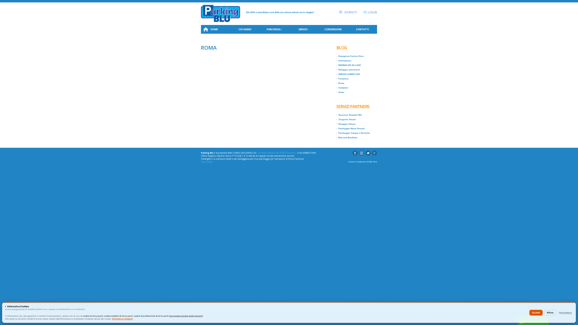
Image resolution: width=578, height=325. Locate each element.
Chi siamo (245, 29)
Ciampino (343, 88)
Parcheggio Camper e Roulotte (354, 133)
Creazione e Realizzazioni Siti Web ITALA (362, 162)
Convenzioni (333, 29)
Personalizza (565, 312)
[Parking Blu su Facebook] (355, 153)
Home (214, 29)
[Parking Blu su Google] (374, 153)
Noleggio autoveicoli (349, 69)
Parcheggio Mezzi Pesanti (351, 128)
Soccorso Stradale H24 (350, 115)
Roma (341, 83)
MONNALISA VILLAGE (349, 65)
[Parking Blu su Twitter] (368, 153)
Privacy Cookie (207, 162)
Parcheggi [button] (273, 29)
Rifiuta (550, 312)
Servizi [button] (303, 29)
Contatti (362, 29)
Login (372, 12)
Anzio (341, 92)
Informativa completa (122, 319)
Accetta (536, 312)
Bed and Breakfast (347, 137)
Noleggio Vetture (347, 124)
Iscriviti (350, 12)
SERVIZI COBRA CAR (349, 74)
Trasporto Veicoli (347, 119)
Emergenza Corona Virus (351, 56)
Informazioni (344, 60)
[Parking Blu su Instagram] (361, 153)
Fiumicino (343, 78)
